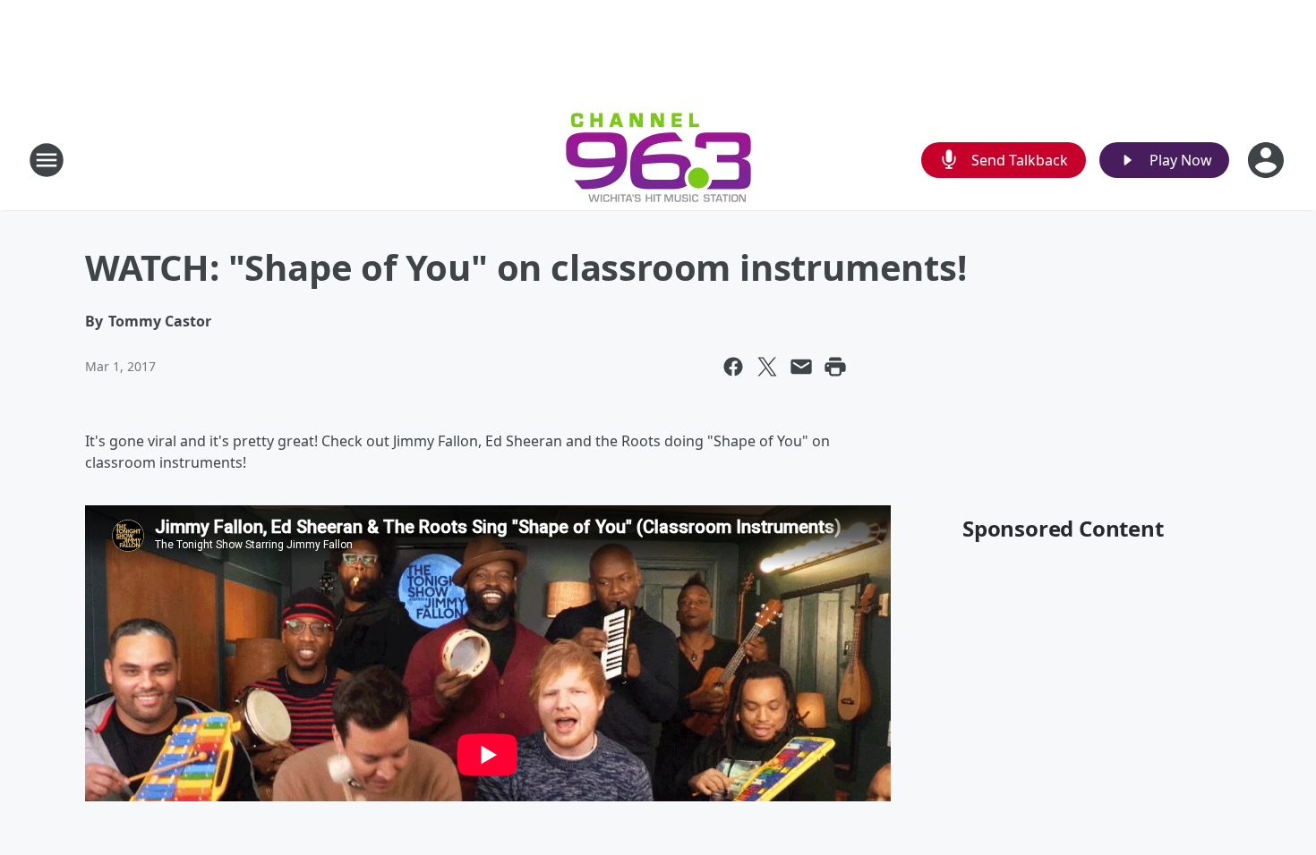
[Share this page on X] (767, 366)
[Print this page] (835, 366)
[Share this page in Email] (801, 366)
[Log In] (1267, 160)
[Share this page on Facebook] (733, 366)
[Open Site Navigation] (46, 160)
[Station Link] (658, 160)
